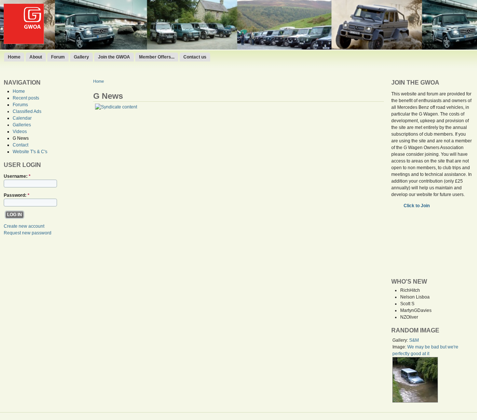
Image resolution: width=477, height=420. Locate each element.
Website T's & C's (30, 151)
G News (21, 138)
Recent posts (26, 98)
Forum (58, 57)
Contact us (194, 57)
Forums (20, 104)
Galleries (22, 124)
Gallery (81, 57)
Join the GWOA (114, 57)
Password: (16, 195)
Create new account (24, 226)
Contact (20, 145)
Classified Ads (27, 111)
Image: (399, 347)
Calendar (22, 118)
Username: (17, 176)
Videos (20, 131)
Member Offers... (156, 57)
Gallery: (400, 340)
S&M (414, 340)
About (35, 57)
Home (14, 57)
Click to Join (417, 205)
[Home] (24, 42)
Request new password (27, 233)
